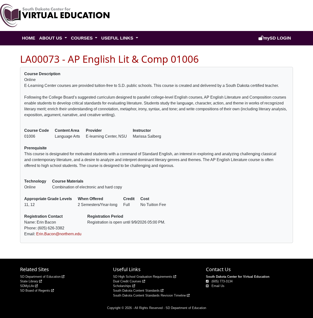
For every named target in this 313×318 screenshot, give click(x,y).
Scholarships (124, 286)
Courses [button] (82, 38)
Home (28, 38)
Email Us (216, 286)
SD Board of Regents (37, 290)
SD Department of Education (42, 276)
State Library (31, 281)
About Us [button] (51, 38)
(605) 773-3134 (221, 281)
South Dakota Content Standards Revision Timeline (151, 295)
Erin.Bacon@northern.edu (58, 234)
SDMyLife (29, 286)
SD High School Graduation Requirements (144, 276)
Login (277, 38)
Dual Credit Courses (129, 281)
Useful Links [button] (117, 38)
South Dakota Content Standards (138, 290)
